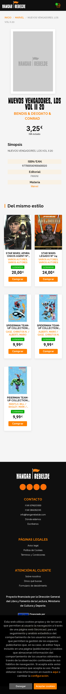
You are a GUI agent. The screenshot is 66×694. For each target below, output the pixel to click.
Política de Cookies (33, 550)
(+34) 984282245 (33, 510)
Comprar (17, 279)
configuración (39, 675)
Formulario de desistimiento (33, 585)
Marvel (20, 17)
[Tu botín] (58, 5)
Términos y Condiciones (33, 555)
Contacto (33, 499)
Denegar (21, 686)
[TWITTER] (36, 487)
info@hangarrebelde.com (33, 514)
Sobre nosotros (33, 576)
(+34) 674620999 (33, 505)
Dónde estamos (33, 519)
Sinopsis (15, 144)
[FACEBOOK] (43, 487)
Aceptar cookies (45, 686)
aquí (55, 671)
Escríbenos (33, 524)
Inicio (8, 17)
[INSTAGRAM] (30, 487)
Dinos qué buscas (33, 581)
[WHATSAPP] (23, 487)
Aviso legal (33, 545)
